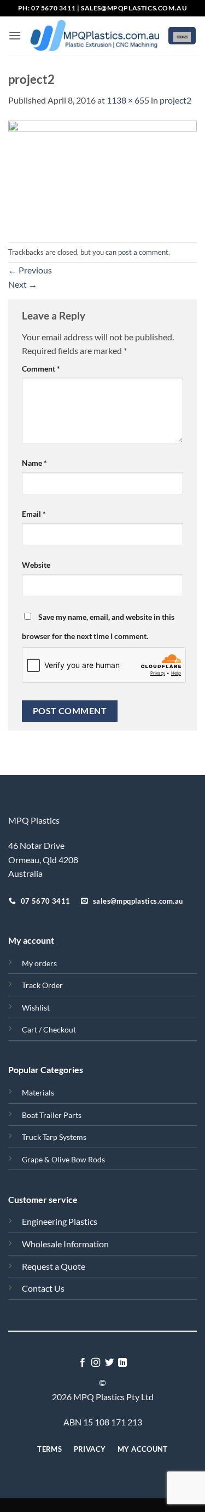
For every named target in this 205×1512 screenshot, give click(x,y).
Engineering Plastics (59, 1221)
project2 (175, 100)
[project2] (102, 173)
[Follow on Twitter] (109, 1363)
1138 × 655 (128, 100)
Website (36, 564)
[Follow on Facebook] (82, 1363)
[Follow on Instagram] (95, 1363)
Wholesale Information (65, 1244)
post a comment (143, 252)
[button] (14, 35)
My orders (39, 963)
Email (34, 513)
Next (22, 284)
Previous (30, 270)
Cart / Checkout (49, 1029)
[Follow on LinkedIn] (122, 1363)
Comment (41, 368)
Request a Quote (53, 1266)
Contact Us (43, 1288)
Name (34, 462)
